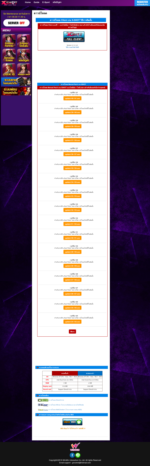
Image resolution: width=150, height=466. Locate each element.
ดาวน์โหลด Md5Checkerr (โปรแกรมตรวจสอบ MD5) (65, 410)
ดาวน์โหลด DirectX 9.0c (56, 400)
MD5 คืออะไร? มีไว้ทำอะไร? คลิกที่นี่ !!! (73, 428)
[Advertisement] (16, 92)
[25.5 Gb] (74, 36)
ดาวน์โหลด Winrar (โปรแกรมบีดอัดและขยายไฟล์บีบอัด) (66, 405)
